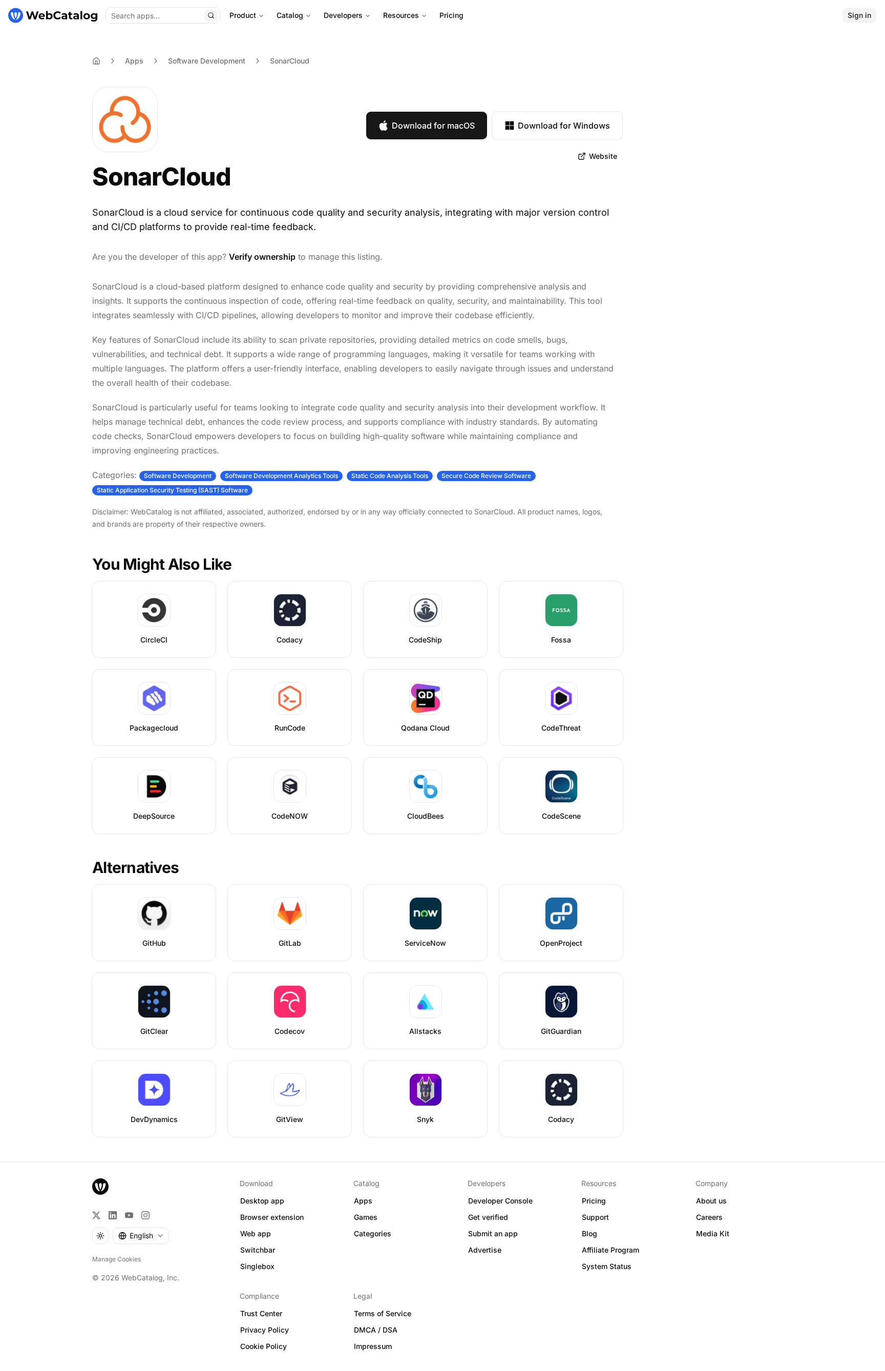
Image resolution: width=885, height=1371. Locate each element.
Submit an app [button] (493, 1233)
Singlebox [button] (257, 1266)
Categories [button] (372, 1233)
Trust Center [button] (261, 1313)
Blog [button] (589, 1233)
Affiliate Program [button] (610, 1249)
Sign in (859, 15)
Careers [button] (709, 1217)
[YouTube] (129, 1215)
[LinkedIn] (113, 1215)
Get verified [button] (488, 1217)
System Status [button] (606, 1266)
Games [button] (365, 1217)
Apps (134, 60)
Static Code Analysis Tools (389, 476)
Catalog (290, 15)
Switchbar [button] (257, 1249)
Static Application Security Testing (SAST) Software (172, 490)
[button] (597, 156)
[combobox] (141, 1236)
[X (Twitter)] (96, 1215)
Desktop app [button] (262, 1200)
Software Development (206, 60)
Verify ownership (262, 257)
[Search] (211, 15)
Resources (401, 15)
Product (242, 15)
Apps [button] (363, 1200)
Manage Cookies (116, 1259)
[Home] (52, 15)
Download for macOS (433, 125)
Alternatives (135, 867)
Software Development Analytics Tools (281, 476)
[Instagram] (145, 1215)
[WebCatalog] (100, 1186)
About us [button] (711, 1200)
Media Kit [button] (712, 1233)
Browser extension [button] (272, 1217)
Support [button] (595, 1217)
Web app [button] (255, 1233)
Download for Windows (564, 125)
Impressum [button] (373, 1346)
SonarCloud (289, 60)
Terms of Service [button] (382, 1313)
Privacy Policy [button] (264, 1329)
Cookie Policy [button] (263, 1346)
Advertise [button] (484, 1249)
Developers (343, 15)
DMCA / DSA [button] (375, 1329)
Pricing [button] (594, 1200)
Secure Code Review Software (486, 476)
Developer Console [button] (500, 1200)
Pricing (451, 15)
